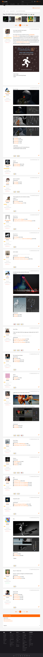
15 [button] (26, 23)
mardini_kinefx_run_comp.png (19, 339)
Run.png (15, 553)
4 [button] (17, 23)
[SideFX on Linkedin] (29, 655)
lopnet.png (16, 142)
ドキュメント (18, 643)
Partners (4, 643)
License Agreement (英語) (25, 642)
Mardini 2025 (12, 11)
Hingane (7, 523)
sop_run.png (16, 427)
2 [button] (15, 23)
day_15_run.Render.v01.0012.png (20, 504)
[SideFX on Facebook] (13, 655)
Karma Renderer (5, 639)
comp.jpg (16, 138)
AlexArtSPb (7, 359)
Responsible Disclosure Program (25, 649)
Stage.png (16, 464)
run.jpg (15, 358)
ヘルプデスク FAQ (18, 637)
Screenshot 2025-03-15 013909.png (21, 485)
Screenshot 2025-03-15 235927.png (21, 505)
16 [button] (27, 23)
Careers (30, 636)
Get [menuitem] (27, 4)
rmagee (7, 34)
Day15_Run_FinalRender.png (19, 443)
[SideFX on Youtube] (27, 655)
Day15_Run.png (17, 165)
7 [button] (19, 23)
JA (35, 1)
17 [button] (28, 23)
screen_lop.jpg (16, 361)
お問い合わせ (31, 645)
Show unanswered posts (8, 620)
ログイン (39, 1)
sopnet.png (16, 141)
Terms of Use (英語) (24, 635)
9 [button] (21, 23)
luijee (7, 276)
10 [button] (22, 23)
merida (7, 183)
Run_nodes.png (17, 555)
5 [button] (18, 23)
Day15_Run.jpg (17, 164)
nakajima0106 (7, 238)
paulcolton (7, 574)
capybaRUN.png (17, 480)
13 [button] (24, 23)
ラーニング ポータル (12, 635)
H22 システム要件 (18, 640)
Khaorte (7, 444)
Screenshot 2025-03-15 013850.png (21, 482)
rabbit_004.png (17, 461)
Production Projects (12, 643)
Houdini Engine (4, 636)
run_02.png (16, 183)
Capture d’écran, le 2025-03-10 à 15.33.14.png (23, 220)
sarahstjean (7, 333)
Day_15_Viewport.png (18, 202)
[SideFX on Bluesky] (20, 655)
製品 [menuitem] (3, 4)
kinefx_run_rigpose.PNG (18, 340)
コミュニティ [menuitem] (12, 4)
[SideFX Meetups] (22, 655)
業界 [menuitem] (7, 4)
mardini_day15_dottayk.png (19, 257)
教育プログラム (12, 645)
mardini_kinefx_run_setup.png (19, 342)
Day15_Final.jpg (17, 576)
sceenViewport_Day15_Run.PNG (20, 445)
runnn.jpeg (16, 594)
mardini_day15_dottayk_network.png (21, 258)
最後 (27, 25)
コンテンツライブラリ (12, 637)
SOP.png (15, 463)
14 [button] (25, 23)
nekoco (7, 378)
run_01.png (16, 425)
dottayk (7, 256)
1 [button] (14, 23)
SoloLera (7, 462)
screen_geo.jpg (17, 359)
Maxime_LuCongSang (7, 595)
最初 (16, 25)
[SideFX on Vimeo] (24, 655)
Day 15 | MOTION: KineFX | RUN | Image (21, 11)
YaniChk (7, 482)
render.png (16, 314)
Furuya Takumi (7, 165)
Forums (7, 11)
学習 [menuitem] (18, 4)
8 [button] (20, 23)
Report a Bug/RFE (17, 645)
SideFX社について (31, 635)
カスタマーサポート (18, 635)
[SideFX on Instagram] (18, 655)
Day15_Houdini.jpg (17, 578)
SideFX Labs (4, 641)
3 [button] (16, 23)
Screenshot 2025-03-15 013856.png (21, 483)
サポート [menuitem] (22, 4)
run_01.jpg (16, 182)
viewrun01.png (17, 596)
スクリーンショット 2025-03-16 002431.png (23, 238)
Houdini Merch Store (30, 641)
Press (30, 638)
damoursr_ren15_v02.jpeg (19, 219)
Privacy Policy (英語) (24, 638)
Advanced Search (37, 7)
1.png (15, 379)
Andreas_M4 (7, 201)
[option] (6, 19)
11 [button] (23, 23)
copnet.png (16, 139)
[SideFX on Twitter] (16, 655)
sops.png (15, 316)
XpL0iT (7, 502)
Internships (31, 643)
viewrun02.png (17, 597)
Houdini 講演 (11, 640)
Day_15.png (16, 201)
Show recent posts (7, 619)
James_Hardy (7, 93)
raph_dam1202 (7, 220)
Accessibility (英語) (25, 645)
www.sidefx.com (16, 36)
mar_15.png (16, 237)
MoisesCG (8, 396)
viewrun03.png (17, 599)
